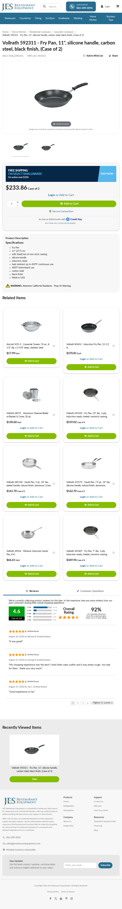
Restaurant (10, 18)
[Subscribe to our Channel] (61, 898)
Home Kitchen (93, 18)
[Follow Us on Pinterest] (66, 898)
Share (115, 56)
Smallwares (64, 18)
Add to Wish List (95, 56)
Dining (38, 18)
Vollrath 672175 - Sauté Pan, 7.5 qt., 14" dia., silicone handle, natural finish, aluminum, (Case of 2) (88, 485)
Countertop (25, 18)
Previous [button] (5, 759)
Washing (78, 18)
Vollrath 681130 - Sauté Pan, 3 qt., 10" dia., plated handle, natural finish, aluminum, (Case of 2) (29, 485)
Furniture (50, 18)
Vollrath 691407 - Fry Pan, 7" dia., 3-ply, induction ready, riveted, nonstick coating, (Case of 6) (86, 554)
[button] (3, 147)
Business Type (111, 18)
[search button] (44, 7)
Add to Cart (71, 203)
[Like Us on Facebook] (50, 898)
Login (105, 7)
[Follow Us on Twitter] (55, 898)
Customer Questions (92, 591)
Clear (34, 779)
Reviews (34, 591)
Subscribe (105, 865)
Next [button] (116, 759)
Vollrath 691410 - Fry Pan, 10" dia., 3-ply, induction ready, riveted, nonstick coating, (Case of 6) (86, 416)
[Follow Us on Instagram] (71, 898)
